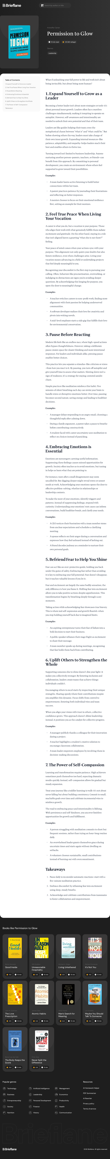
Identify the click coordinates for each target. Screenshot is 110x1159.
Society (10, 1106)
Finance (36, 1106)
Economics (63, 1094)
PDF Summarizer (89, 1093)
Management (64, 1088)
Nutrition (10, 1113)
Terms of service (89, 1109)
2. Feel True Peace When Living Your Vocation (20, 87)
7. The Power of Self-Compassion (16, 105)
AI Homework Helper (91, 1088)
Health (61, 1106)
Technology (11, 1088)
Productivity (64, 1100)
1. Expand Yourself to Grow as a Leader (18, 84)
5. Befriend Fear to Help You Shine (16, 98)
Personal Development (42, 1100)
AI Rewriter (87, 1098)
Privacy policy (88, 1103)
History (36, 1113)
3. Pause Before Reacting (13, 91)
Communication (65, 1113)
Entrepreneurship (14, 1100)
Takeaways (9, 108)
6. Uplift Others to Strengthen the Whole (18, 101)
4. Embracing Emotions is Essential (17, 94)
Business (10, 1094)
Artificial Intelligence (41, 1088)
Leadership (37, 1094)
